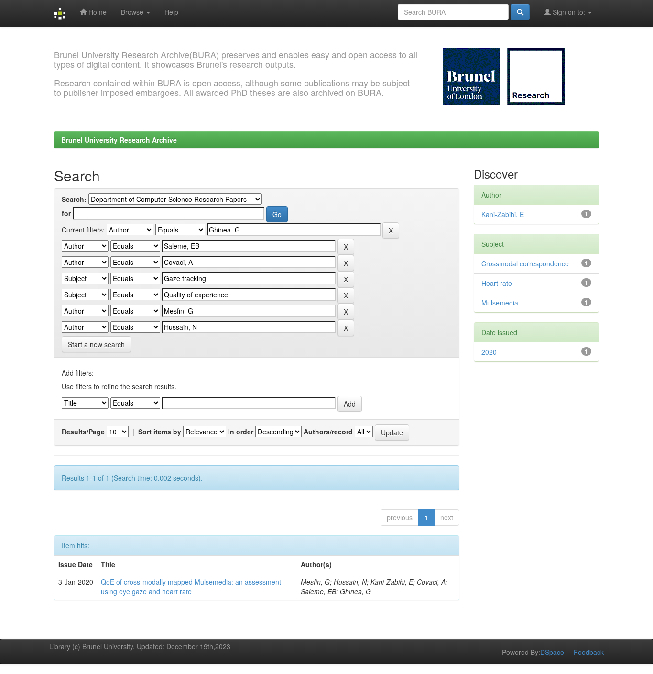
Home (97, 12)
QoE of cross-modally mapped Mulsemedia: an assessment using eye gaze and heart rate (191, 586)
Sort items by (159, 431)
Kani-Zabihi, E (502, 214)
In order (240, 431)
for (66, 213)
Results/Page (83, 431)
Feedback (589, 652)
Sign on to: (569, 12)
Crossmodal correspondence (525, 263)
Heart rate (496, 283)
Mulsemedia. (500, 302)
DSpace (552, 652)
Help (171, 12)
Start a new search (96, 344)
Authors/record (328, 431)
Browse (133, 12)
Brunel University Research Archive (119, 140)
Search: (74, 199)
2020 (489, 352)
